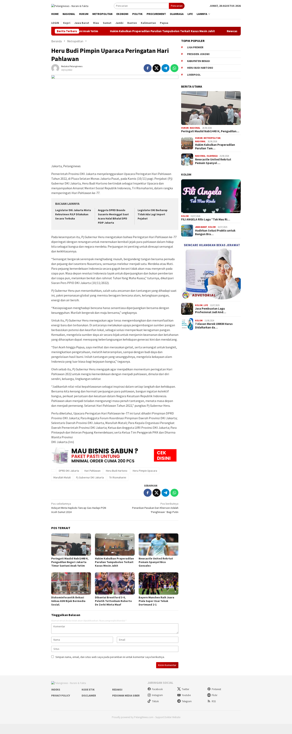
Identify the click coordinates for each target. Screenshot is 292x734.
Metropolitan (212, 138)
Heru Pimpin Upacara (145, 470)
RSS (214, 701)
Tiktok (155, 701)
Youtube (186, 695)
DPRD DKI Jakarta (69, 470)
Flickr (214, 695)
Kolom (186, 174)
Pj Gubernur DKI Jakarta (90, 477)
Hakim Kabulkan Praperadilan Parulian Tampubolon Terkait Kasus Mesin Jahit (142, 31)
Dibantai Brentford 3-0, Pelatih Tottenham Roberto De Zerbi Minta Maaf (113, 601)
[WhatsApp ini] (174, 68)
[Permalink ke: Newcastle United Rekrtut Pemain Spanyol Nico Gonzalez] (158, 544)
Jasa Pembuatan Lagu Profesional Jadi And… (210, 310)
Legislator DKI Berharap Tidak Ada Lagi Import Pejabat (152, 214)
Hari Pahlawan (92, 470)
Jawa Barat (201, 227)
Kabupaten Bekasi (198, 61)
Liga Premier (195, 47)
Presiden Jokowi (198, 54)
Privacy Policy (60, 695)
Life (206, 305)
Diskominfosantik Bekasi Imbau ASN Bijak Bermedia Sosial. (68, 601)
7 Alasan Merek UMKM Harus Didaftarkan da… (214, 325)
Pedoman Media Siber (126, 695)
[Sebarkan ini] (148, 68)
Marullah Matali (62, 477)
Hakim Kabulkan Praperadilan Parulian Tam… (215, 146)
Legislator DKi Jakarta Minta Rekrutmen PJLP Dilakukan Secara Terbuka (73, 214)
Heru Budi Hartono (116, 470)
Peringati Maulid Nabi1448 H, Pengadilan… (210, 131)
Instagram (157, 695)
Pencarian (177, 6)
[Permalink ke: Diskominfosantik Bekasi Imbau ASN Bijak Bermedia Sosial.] (71, 583)
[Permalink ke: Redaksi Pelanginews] (55, 68)
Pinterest (216, 689)
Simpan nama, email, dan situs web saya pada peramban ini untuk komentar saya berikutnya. (110, 657)
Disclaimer (89, 695)
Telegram (187, 701)
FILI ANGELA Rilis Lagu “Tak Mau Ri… (205, 219)
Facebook (157, 689)
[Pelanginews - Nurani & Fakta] (69, 5)
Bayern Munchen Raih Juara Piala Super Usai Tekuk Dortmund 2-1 (156, 601)
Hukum (185, 128)
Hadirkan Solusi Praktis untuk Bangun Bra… (215, 232)
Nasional (195, 128)
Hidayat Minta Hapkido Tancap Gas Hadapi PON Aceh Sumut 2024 (78, 508)
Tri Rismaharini (117, 477)
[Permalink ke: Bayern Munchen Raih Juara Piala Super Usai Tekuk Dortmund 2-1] (158, 583)
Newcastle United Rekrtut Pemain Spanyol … (213, 161)
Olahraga (212, 156)
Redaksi (117, 689)
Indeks (55, 689)
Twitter (185, 689)
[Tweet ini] (157, 68)
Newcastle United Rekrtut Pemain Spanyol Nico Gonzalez (156, 562)
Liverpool (194, 74)
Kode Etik (88, 689)
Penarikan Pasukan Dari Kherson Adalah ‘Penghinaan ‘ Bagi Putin (155, 508)
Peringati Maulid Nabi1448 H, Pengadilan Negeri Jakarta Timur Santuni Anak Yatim (69, 562)
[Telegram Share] (165, 68)
